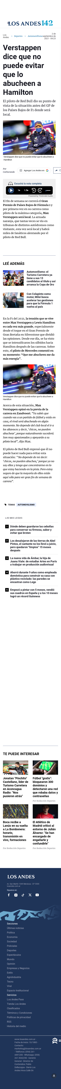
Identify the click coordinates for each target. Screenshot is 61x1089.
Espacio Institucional (18, 990)
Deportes (18, 36)
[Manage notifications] (54, 1075)
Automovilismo (26, 504)
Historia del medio (16, 1026)
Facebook (9, 895)
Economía (12, 937)
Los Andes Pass (15, 999)
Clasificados (13, 1008)
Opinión (11, 963)
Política (11, 932)
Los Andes (6, 36)
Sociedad (12, 941)
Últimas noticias (15, 928)
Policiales (12, 946)
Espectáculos (14, 954)
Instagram (16, 895)
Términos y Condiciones (19, 1012)
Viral (9, 986)
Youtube (37, 895)
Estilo (10, 972)
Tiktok (23, 895)
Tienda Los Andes (16, 1004)
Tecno (10, 981)
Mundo (10, 959)
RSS (9, 1021)
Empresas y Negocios (18, 968)
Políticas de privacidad (19, 1017)
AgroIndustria (14, 977)
